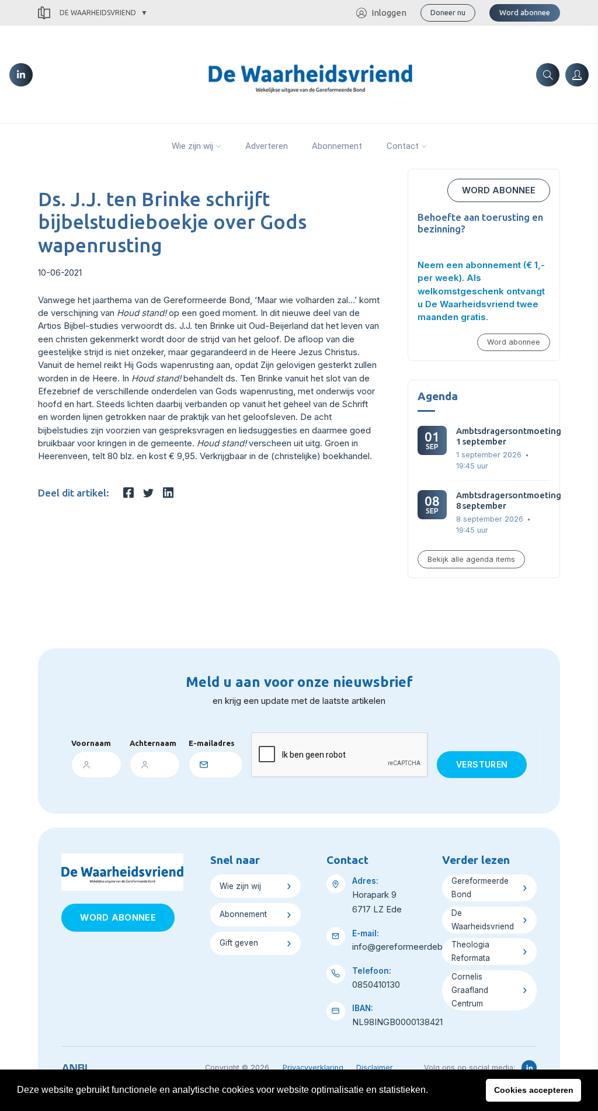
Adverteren (266, 146)
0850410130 (376, 985)
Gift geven (239, 942)
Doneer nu (447, 12)
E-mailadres (212, 743)
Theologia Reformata (470, 951)
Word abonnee (524, 12)
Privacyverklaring (313, 1067)
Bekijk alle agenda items (471, 559)
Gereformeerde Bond (480, 887)
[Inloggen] (577, 74)
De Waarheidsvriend (98, 12)
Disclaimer (374, 1067)
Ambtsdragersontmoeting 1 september (508, 436)
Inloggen (388, 13)
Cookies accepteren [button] (533, 1090)
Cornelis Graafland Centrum (469, 990)
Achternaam (153, 743)
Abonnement (337, 146)
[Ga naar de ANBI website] (74, 1066)
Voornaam (91, 743)
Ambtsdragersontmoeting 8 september (508, 500)
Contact (403, 146)
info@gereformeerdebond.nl (409, 947)
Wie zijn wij (192, 146)
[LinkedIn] (21, 74)
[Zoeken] (547, 74)
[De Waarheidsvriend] (310, 73)
